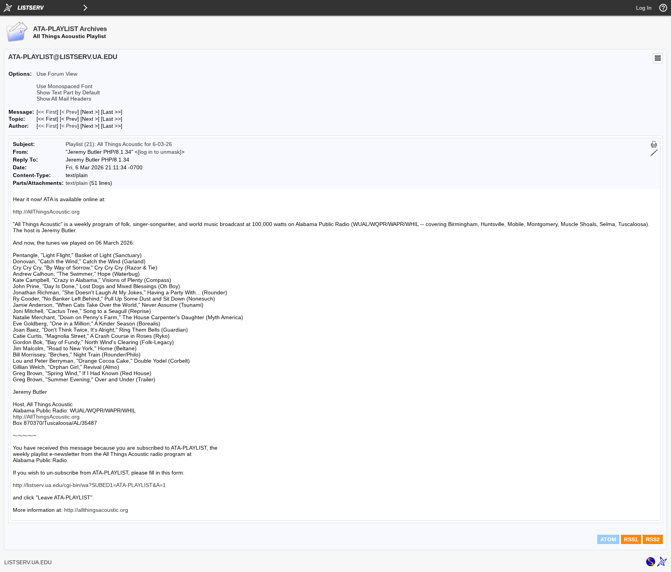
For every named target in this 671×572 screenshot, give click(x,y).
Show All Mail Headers (64, 99)
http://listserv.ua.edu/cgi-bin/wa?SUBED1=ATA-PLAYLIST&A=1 (89, 485)
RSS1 (631, 539)
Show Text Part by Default (68, 92)
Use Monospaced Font (64, 86)
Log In (644, 8)
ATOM (608, 539)
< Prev (69, 112)
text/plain (77, 183)
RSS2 (653, 539)
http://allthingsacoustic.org (96, 510)
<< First (47, 112)
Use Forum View (57, 74)
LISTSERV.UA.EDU (28, 562)
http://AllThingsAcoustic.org (46, 212)
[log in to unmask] (159, 152)
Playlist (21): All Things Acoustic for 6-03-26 (119, 144)
